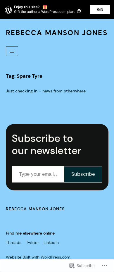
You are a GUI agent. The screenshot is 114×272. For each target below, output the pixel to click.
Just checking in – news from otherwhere (46, 91)
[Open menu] (12, 51)
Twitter (32, 242)
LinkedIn (51, 242)
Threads (13, 242)
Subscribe (83, 174)
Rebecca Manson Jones (57, 32)
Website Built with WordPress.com (38, 257)
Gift (100, 10)
